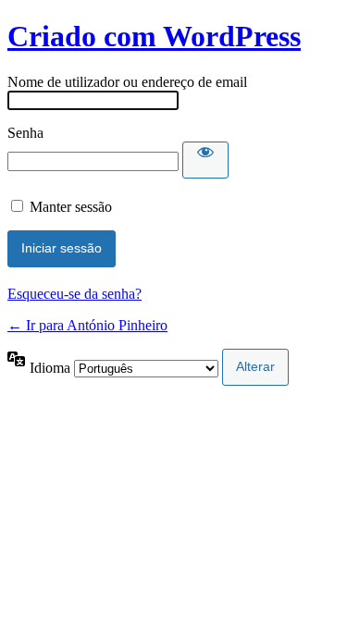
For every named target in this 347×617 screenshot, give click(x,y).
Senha (25, 133)
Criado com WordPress (154, 36)
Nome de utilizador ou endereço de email (127, 82)
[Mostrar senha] (205, 160)
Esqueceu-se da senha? (74, 294)
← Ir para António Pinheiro (87, 325)
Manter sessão (71, 207)
